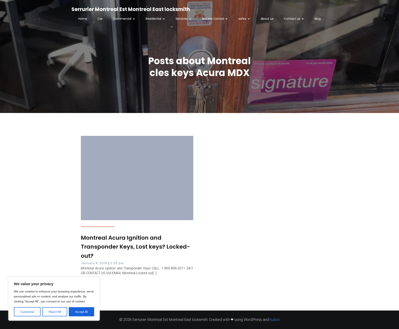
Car (100, 19)
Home (82, 19)
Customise (27, 311)
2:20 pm (117, 263)
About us (267, 19)
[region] (54, 299)
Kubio (275, 319)
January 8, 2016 (94, 263)
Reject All (55, 311)
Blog (318, 19)
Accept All (81, 311)
